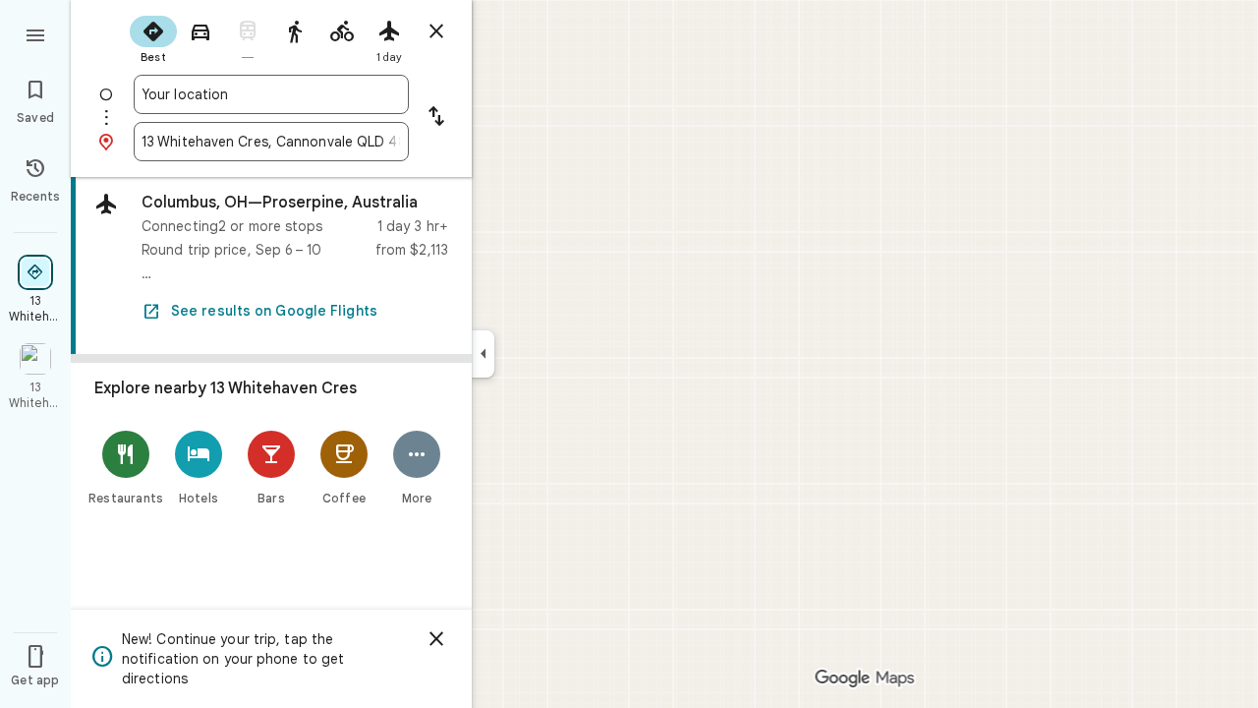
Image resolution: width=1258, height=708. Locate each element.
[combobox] (271, 94)
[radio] (153, 37)
